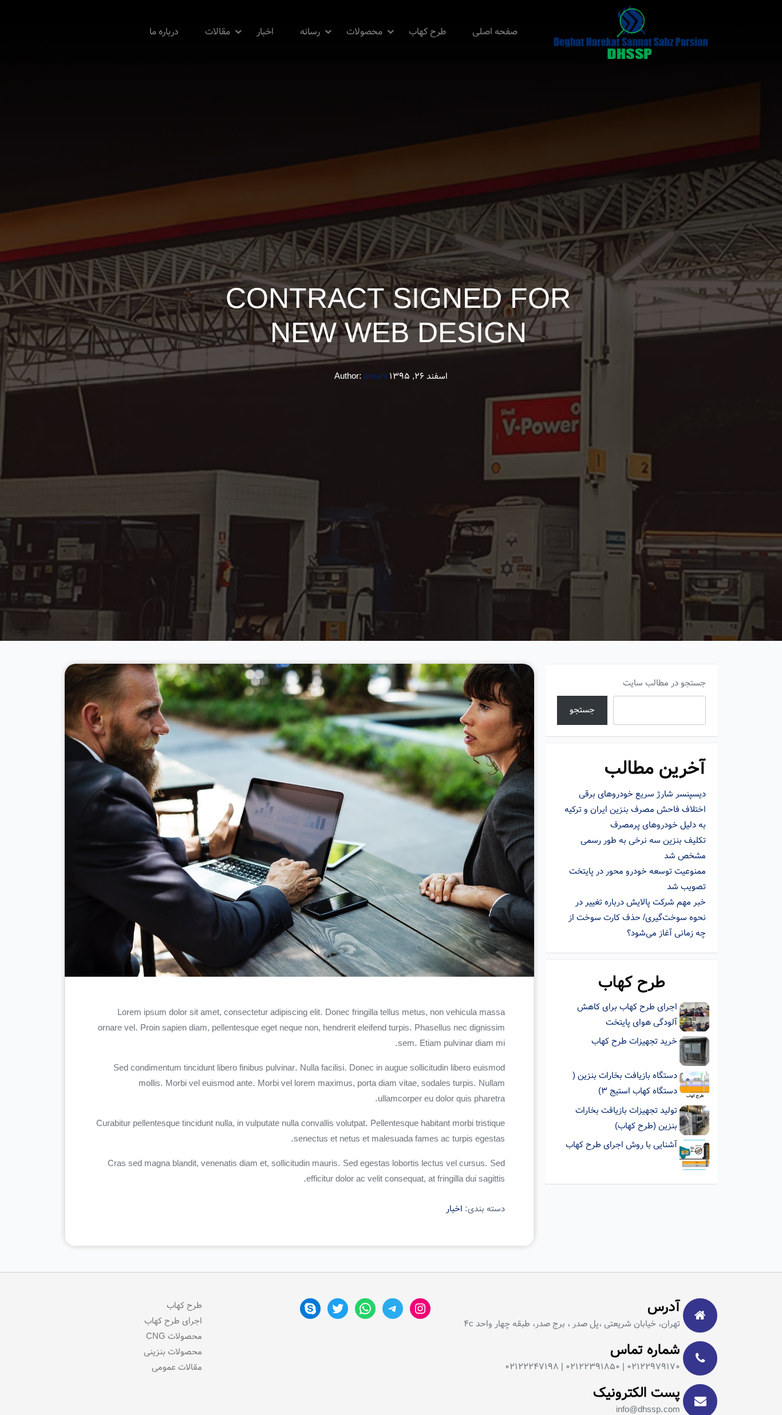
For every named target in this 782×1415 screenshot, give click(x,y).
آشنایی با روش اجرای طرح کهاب (621, 1145)
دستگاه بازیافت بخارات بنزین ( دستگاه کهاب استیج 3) (624, 1083)
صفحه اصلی (495, 32)
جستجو (582, 710)
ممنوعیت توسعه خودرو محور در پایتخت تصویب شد (637, 879)
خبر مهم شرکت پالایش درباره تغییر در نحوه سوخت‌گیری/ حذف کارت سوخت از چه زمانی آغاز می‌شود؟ (637, 917)
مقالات (217, 32)
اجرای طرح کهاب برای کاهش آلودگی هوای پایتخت (627, 1014)
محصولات (364, 32)
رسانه (310, 32)
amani (375, 376)
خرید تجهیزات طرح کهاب (634, 1041)
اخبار (265, 32)
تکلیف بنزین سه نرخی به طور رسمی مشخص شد (643, 848)
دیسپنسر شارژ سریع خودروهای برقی (642, 794)
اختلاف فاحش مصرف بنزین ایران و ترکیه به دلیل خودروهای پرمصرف (635, 817)
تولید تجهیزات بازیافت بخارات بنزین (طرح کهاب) (626, 1118)
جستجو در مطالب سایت (664, 683)
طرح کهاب (427, 32)
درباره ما (164, 32)
